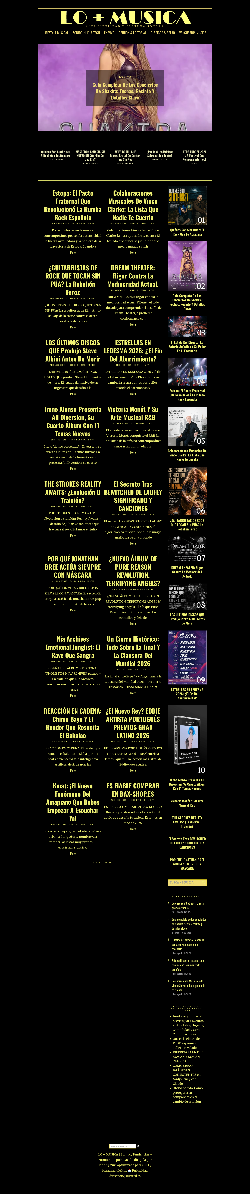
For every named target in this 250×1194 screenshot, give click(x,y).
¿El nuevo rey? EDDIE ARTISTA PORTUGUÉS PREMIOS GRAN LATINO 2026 (132, 723)
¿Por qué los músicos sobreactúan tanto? (159, 153)
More (73, 252)
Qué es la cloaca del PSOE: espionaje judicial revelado (187, 1043)
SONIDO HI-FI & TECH (86, 32)
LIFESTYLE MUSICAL (55, 32)
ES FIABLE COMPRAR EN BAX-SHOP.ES (133, 789)
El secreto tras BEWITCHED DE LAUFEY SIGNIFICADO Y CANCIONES (133, 496)
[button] (203, 882)
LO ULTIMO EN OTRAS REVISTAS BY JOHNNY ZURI (187, 1008)
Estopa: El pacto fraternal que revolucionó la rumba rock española (73, 205)
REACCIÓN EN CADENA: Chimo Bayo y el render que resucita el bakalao (73, 723)
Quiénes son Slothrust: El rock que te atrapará (55, 153)
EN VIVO (109, 32)
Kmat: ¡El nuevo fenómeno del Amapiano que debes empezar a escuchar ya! (72, 802)
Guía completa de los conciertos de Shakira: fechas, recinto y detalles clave (125, 91)
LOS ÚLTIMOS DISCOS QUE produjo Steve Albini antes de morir (72, 350)
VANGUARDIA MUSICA (192, 32)
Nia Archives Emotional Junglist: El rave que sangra (72, 647)
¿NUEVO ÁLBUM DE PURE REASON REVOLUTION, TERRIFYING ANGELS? (133, 571)
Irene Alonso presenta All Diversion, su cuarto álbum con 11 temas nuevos (72, 421)
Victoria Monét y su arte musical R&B (133, 413)
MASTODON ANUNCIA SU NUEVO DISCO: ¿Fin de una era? (90, 155)
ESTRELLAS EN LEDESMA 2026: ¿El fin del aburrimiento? (133, 350)
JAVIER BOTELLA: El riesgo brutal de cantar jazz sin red (125, 155)
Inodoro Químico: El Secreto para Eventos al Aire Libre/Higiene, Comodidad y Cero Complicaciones (188, 1025)
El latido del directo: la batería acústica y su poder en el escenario (187, 346)
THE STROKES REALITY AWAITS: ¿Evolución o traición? (72, 492)
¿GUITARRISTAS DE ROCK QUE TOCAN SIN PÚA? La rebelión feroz (73, 280)
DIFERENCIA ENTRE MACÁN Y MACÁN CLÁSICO (188, 1056)
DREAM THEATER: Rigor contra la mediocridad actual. (133, 276)
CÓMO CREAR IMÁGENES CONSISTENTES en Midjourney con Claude (187, 1075)
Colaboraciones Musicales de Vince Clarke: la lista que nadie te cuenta (133, 205)
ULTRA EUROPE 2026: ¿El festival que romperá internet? (194, 155)
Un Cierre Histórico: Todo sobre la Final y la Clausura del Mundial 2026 (133, 651)
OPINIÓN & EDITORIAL (132, 32)
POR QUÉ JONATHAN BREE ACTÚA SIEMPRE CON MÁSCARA (73, 567)
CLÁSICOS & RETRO (163, 32)
